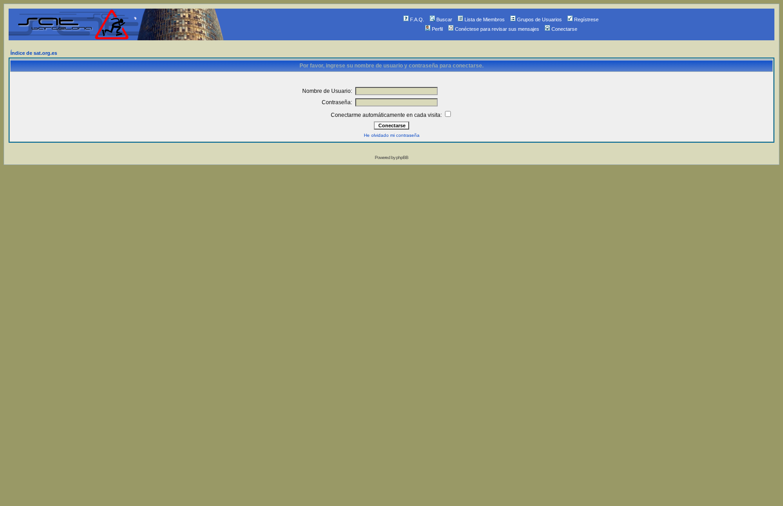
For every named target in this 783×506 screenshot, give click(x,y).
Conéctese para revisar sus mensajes (497, 29)
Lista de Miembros (484, 19)
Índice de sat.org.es (33, 53)
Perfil (437, 29)
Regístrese (586, 19)
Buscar (444, 19)
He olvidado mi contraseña (392, 135)
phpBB (402, 157)
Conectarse (564, 29)
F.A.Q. (417, 19)
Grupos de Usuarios (539, 19)
